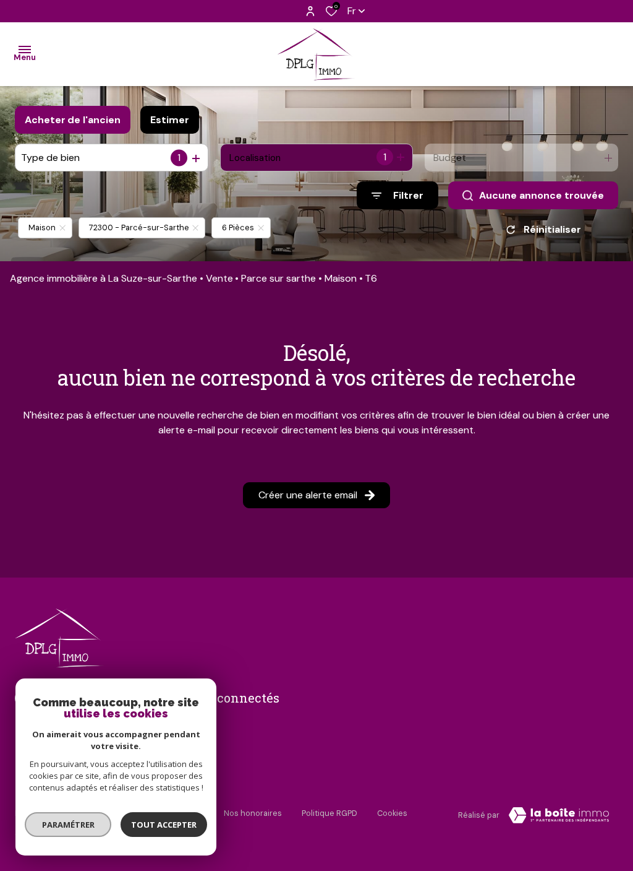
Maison (341, 278)
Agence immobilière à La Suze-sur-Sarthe (103, 278)
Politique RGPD (329, 813)
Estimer (169, 119)
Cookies (392, 813)
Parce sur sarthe (278, 278)
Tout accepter (164, 824)
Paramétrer (68, 824)
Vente (219, 278)
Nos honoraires (253, 813)
